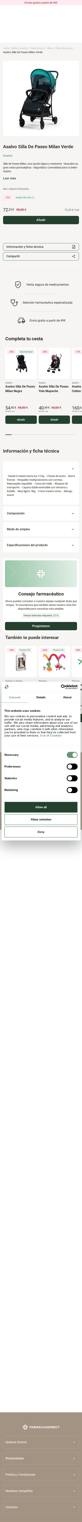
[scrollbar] (40, 434)
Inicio (6, 48)
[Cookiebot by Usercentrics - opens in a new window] (61, 687)
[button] (41, 1458)
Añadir (21, 419)
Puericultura (37, 48)
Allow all (41, 807)
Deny (41, 831)
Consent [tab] (14, 697)
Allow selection (41, 819)
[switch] (72, 767)
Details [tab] (41, 697)
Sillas (50, 48)
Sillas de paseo (63, 48)
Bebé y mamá (20, 48)
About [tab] (67, 697)
